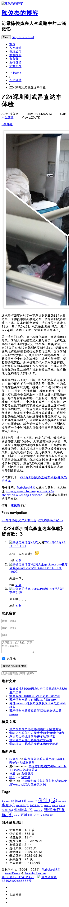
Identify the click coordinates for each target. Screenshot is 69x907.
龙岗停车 (46, 815)
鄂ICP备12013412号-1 (18, 877)
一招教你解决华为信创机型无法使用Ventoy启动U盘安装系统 (38, 782)
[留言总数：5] (23, 589)
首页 (12, 44)
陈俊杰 (15, 505)
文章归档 (15, 66)
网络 (17, 815)
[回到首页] (12, 3)
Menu (6, 37)
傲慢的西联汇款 (50, 520)
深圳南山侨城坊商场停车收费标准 (32, 736)
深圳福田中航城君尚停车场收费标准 (33, 744)
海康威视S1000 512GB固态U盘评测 (34, 696)
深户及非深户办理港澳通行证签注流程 (35, 729)
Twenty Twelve (35, 873)
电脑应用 (15, 51)
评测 (26, 815)
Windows (32, 801)
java (20, 801)
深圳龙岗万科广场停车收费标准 (30, 740)
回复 (18, 561)
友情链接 (15, 62)
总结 (62, 806)
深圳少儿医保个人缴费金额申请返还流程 (36, 733)
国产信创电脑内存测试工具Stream (33, 700)
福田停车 (38, 810)
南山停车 (22, 805)
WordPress (12, 873)
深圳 (7, 810)
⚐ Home (15, 73)
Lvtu (41, 589)
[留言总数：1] (35, 564)
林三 (12, 773)
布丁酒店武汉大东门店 (19, 520)
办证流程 (62, 801)
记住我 (11, 659)
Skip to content (23, 37)
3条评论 (7, 124)
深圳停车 (23, 810)
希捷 (55, 806)
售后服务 (36, 805)
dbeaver (8, 801)
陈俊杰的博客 (20, 13)
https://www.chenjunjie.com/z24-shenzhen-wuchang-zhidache (28, 493)
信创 (47, 800)
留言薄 (13, 59)
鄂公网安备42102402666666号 (29, 879)
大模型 (47, 806)
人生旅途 (15, 48)
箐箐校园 (15, 55)
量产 (36, 815)
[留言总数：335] (23, 542)
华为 (8, 805)
